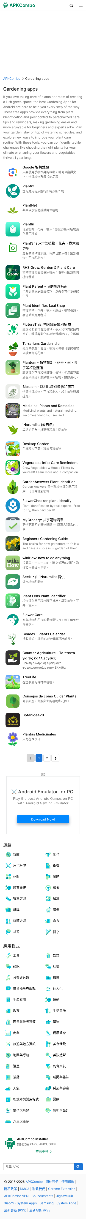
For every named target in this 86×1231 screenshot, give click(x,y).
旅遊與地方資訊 (24, 1044)
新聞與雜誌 (61, 1077)
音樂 (56, 910)
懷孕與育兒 (21, 1110)
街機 (56, 865)
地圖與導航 (21, 1055)
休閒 (16, 876)
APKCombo (11, 78)
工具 (16, 955)
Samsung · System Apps (58, 1203)
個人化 (58, 988)
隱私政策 (10, 1189)
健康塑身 (59, 1033)
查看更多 (42, 1151)
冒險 (16, 854)
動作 (56, 854)
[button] (71, 5)
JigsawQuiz (65, 1196)
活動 (16, 1077)
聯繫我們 (38, 1189)
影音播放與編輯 (24, 988)
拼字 (56, 932)
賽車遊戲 (19, 898)
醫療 (56, 1099)
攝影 (56, 977)
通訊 (16, 966)
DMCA (24, 1189)
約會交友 (59, 1066)
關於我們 (52, 1182)
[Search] (78, 1167)
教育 (56, 921)
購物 (56, 1022)
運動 (56, 999)
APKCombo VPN (16, 1196)
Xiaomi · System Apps (20, 1203)
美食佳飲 (59, 1044)
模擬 (56, 887)
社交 (56, 966)
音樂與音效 (21, 977)
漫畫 (16, 1066)
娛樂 (56, 955)
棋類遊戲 (19, 921)
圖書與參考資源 (24, 1022)
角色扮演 (19, 865)
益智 (16, 932)
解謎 (56, 898)
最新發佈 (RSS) (40, 1210)
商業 (16, 1033)
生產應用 (19, 999)
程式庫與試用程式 (26, 1099)
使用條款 (67, 1182)
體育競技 (19, 887)
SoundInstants (42, 1196)
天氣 (16, 1088)
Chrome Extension (61, 1189)
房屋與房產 (61, 1088)
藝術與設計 (61, 1110)
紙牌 (16, 910)
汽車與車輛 (21, 1121)
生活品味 (59, 1011)
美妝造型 (59, 1055)
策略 (56, 876)
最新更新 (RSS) (15, 1210)
